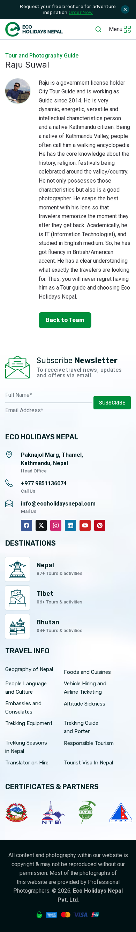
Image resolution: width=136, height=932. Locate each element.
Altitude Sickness (84, 704)
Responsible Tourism (89, 743)
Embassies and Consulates (23, 707)
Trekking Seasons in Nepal (26, 747)
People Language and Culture (26, 687)
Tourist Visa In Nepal (88, 763)
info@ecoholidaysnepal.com (58, 503)
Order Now (81, 12)
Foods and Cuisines (87, 672)
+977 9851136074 (44, 483)
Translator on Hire (26, 763)
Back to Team (65, 320)
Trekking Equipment (29, 723)
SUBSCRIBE (112, 402)
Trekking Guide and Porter (81, 727)
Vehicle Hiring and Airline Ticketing (85, 687)
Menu (115, 29)
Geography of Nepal (29, 669)
